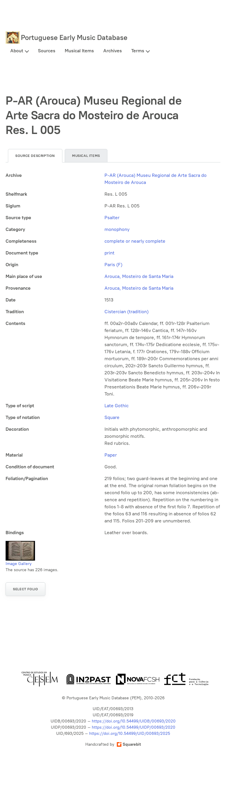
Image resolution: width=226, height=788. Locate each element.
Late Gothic (116, 405)
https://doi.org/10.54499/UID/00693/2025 (129, 733)
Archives (112, 50)
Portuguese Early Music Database (74, 37)
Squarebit (132, 744)
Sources (46, 50)
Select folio (25, 589)
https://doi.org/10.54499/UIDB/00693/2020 (134, 721)
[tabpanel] (113, 354)
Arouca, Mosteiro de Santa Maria (138, 276)
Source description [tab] (35, 156)
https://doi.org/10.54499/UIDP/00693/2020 (133, 727)
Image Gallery (18, 563)
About (16, 50)
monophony (116, 229)
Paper (110, 455)
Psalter (111, 217)
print (109, 253)
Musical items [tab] (86, 156)
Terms (137, 50)
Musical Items (79, 50)
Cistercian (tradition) (126, 311)
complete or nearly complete (134, 241)
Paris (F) (113, 264)
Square (111, 417)
